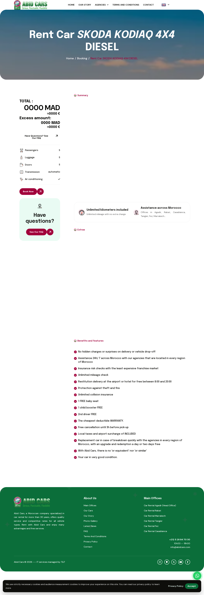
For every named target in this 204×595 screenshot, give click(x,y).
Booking (82, 58)
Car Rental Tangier (153, 521)
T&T (63, 562)
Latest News (90, 526)
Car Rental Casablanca (155, 531)
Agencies (100, 4)
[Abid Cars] (30, 5)
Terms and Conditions (125, 4)
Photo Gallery (91, 521)
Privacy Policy (91, 541)
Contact (148, 4)
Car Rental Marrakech (155, 515)
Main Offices (90, 505)
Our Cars (88, 510)
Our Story (84, 4)
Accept (191, 586)
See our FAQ (36, 231)
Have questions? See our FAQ (36, 136)
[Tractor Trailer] (157, 5)
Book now (28, 191)
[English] (165, 5)
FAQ (86, 531)
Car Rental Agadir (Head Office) (160, 505)
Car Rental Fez (151, 526)
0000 (33, 108)
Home (71, 4)
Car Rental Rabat (152, 510)
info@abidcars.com (180, 547)
